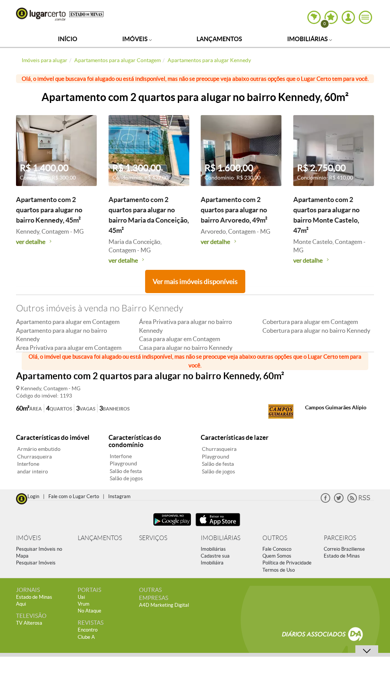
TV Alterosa (29, 623)
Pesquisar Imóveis (36, 563)
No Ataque (89, 611)
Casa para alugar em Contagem (179, 338)
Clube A (86, 637)
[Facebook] (325, 501)
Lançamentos (219, 38)
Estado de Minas (342, 556)
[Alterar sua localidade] (314, 17)
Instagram (119, 496)
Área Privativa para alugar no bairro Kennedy (185, 325)
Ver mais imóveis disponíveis (195, 281)
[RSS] (358, 501)
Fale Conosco (276, 549)
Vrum (84, 604)
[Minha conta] (348, 17)
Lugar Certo (41, 14)
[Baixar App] (172, 527)
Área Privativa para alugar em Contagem (68, 347)
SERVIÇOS (153, 538)
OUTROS (274, 538)
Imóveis (135, 38)
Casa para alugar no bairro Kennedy (185, 347)
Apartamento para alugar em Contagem (68, 321)
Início (67, 38)
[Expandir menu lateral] (365, 17)
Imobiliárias (308, 38)
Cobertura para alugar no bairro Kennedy (316, 330)
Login (33, 496)
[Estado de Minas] (86, 14)
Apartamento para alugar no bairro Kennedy (61, 334)
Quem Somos (276, 556)
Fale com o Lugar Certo (73, 496)
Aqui (21, 604)
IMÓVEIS (28, 538)
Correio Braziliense (344, 549)
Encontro (88, 630)
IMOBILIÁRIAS (220, 538)
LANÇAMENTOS (100, 538)
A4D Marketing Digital (164, 605)
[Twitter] (339, 501)
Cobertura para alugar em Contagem (310, 321)
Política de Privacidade (287, 563)
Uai (81, 597)
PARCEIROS (340, 538)
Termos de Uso (278, 570)
